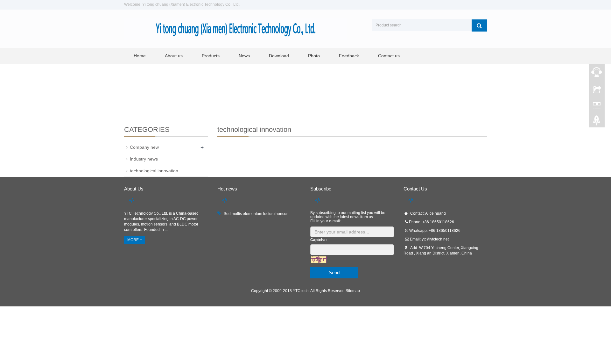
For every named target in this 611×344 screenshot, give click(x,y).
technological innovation (154, 170)
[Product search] (479, 25)
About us (174, 55)
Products (211, 55)
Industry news (144, 158)
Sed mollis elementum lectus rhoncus (256, 213)
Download (279, 55)
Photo (314, 55)
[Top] (597, 122)
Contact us (389, 55)
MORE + (134, 240)
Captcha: (318, 240)
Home (140, 55)
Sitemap (353, 291)
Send (334, 272)
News (244, 55)
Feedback (349, 55)
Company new (144, 147)
